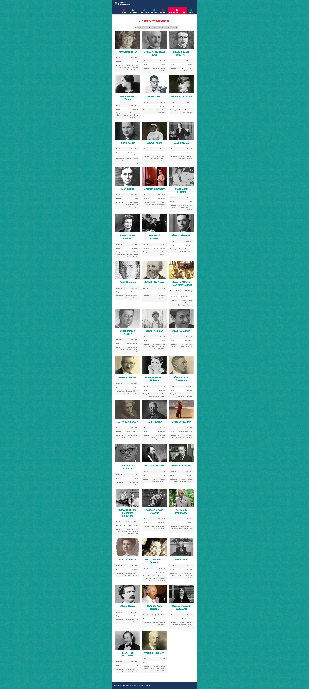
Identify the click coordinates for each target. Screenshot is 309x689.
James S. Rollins (154, 465)
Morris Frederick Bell (154, 53)
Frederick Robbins (127, 467)
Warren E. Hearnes (154, 237)
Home (124, 12)
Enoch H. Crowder (181, 96)
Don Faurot (127, 143)
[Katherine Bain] (127, 40)
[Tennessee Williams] (127, 640)
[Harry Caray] (154, 84)
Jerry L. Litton (181, 330)
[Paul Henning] (127, 270)
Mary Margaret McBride (154, 379)
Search (190, 12)
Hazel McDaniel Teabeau (154, 561)
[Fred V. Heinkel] (181, 223)
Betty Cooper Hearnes (127, 237)
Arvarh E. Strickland (181, 511)
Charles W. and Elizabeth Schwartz (128, 512)
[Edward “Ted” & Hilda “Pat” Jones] (181, 270)
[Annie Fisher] (154, 131)
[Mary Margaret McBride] (154, 365)
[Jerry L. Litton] (181, 318)
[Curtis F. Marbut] (127, 365)
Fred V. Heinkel (181, 235)
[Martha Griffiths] (154, 176)
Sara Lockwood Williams (181, 607)
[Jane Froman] (181, 131)
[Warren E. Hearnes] (154, 223)
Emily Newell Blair (128, 98)
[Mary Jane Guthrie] (181, 176)
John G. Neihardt (128, 421)
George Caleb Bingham (181, 53)
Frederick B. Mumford (181, 379)
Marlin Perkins (181, 421)
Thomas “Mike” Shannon (154, 511)
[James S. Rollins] (154, 453)
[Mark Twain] (127, 594)
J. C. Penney (154, 421)
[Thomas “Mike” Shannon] (154, 498)
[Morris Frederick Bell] (154, 40)
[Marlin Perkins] (181, 409)
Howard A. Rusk (181, 465)
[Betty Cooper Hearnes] (127, 223)
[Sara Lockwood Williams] (181, 594)
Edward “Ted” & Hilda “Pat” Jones (181, 283)
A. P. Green (127, 188)
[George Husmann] (154, 270)
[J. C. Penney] (154, 409)
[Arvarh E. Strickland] (181, 498)
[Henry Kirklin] (154, 318)
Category (162, 12)
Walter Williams (154, 652)
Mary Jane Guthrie (181, 190)
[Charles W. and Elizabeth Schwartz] (127, 498)
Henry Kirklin (154, 330)
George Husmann (154, 282)
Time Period (144, 12)
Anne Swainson (127, 559)
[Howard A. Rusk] (181, 453)
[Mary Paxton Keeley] (127, 318)
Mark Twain (127, 606)
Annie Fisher (154, 143)
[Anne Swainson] (127, 547)
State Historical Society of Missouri (140, 685)
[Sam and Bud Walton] (154, 594)
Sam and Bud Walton (154, 607)
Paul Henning (128, 282)
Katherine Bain (128, 52)
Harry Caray (154, 96)
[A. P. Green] (127, 176)
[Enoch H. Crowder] (181, 84)
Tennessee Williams (127, 654)
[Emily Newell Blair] (127, 84)
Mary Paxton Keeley (127, 332)
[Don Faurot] (127, 131)
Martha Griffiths (154, 188)
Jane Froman (181, 143)
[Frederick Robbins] (127, 453)
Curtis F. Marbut (128, 377)
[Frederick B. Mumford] (181, 365)
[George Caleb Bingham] (181, 40)
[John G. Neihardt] (127, 409)
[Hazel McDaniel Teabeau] (154, 547)
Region (154, 12)
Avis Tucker (181, 559)
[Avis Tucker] (181, 547)
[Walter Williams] (154, 640)
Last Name (133, 12)
